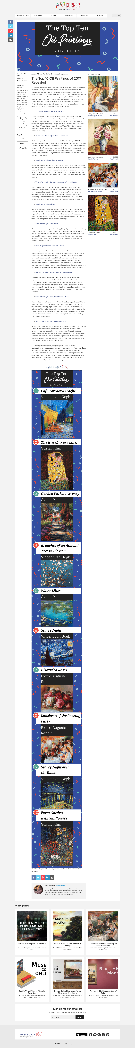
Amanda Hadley (22, 81)
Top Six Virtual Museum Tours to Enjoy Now (32, 992)
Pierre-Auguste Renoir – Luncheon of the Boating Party (54, 272)
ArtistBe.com (84, 15)
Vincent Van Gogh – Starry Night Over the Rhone (52, 297)
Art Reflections (53, 74)
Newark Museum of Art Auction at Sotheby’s (67, 944)
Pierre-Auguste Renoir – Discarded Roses (49, 246)
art (23, 139)
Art (33, 74)
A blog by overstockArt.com (67, 9)
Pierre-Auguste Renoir (95, 116)
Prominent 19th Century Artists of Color (103, 992)
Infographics (69, 15)
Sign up (79, 1017)
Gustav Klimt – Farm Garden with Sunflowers (50, 321)
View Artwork (114, 116)
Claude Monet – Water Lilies (45, 204)
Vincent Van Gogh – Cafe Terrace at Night (49, 111)
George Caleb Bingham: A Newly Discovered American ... (67, 992)
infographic (23, 148)
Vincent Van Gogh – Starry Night (46, 224)
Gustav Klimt (92, 234)
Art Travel (53, 15)
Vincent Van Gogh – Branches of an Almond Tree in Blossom (56, 182)
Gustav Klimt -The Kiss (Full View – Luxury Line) (51, 136)
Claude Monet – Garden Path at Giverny (49, 160)
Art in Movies (38, 15)
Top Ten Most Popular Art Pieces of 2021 (32, 944)
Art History (99, 15)
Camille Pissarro (93, 159)
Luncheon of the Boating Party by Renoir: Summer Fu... (103, 944)
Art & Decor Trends (23, 15)
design (22, 143)
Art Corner (70, 4)
